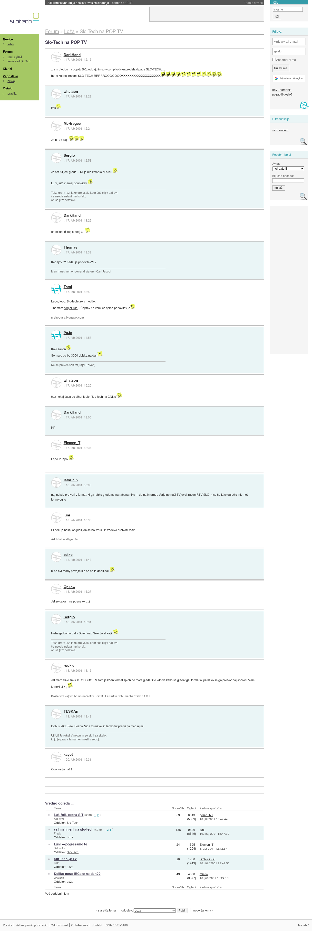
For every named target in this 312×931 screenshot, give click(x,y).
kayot (68, 754)
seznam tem (280, 130)
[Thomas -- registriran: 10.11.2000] (56, 250)
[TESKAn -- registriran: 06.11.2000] (56, 714)
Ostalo (7, 88)
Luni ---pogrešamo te (70, 844)
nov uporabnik (281, 89)
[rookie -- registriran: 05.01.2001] (56, 668)
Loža (70, 837)
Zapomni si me (285, 60)
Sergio (69, 155)
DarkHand (72, 54)
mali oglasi (15, 56)
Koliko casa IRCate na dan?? (77, 873)
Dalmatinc (60, 848)
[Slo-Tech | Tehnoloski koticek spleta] (25, 19)
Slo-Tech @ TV (65, 858)
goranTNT (206, 815)
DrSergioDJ (207, 859)
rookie (69, 665)
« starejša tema (106, 910)
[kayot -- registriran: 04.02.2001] (56, 757)
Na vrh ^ (303, 925)
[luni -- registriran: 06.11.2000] (56, 518)
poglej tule (71, 308)
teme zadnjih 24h (19, 61)
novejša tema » (203, 910)
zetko (68, 554)
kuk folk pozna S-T (68, 814)
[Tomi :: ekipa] (56, 289)
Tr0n (56, 863)
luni (67, 515)
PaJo (68, 332)
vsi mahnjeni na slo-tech (73, 829)
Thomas (70, 247)
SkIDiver (59, 819)
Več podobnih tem (57, 893)
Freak (57, 833)
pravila (12, 93)
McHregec (72, 123)
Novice (8, 39)
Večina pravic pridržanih (32, 925)
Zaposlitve (10, 76)
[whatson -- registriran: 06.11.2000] (56, 94)
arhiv (11, 44)
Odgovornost (59, 925)
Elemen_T (72, 442)
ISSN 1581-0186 (117, 925)
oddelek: (127, 910)
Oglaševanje (79, 925)
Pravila (7, 925)
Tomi (68, 286)
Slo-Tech (72, 822)
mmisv (204, 874)
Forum (8, 51)
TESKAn (71, 711)
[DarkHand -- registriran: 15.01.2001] (56, 57)
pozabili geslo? (282, 94)
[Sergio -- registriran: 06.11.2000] (56, 158)
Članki (7, 68)
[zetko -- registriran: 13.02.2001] (56, 557)
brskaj (12, 81)
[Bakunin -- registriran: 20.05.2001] (56, 482)
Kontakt (97, 925)
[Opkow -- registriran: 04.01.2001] (56, 589)
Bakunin (71, 480)
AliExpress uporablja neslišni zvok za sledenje (90, 2)
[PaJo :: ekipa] (56, 335)
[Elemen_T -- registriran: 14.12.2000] (56, 445)
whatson (71, 91)
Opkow (69, 586)
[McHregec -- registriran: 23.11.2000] (56, 126)
